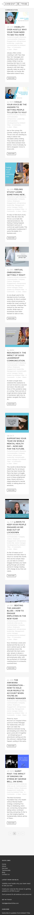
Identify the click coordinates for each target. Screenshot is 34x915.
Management (19, 205)
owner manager (12, 207)
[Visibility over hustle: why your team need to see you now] (17, 18)
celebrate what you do (14, 623)
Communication (12, 39)
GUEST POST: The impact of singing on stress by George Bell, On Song (16, 776)
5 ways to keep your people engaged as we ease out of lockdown (16, 527)
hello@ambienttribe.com (10, 903)
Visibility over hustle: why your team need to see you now (16, 884)
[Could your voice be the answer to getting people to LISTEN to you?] (17, 93)
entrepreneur (21, 41)
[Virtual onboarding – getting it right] (17, 257)
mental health (21, 371)
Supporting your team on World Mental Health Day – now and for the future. (16, 443)
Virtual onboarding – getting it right (16, 272)
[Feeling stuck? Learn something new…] (17, 174)
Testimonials (6, 870)
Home (4, 864)
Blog (3, 872)
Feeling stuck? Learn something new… (16, 192)
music (9, 792)
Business (23, 37)
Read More (11, 78)
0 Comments (16, 47)
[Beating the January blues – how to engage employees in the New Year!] (17, 593)
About (4, 866)
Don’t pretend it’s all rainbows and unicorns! (16, 894)
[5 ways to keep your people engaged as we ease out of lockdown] (17, 509)
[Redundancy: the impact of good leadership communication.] (17, 337)
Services (5, 868)
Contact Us (6, 874)
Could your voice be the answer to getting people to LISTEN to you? (17, 107)
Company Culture (13, 788)
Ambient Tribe (19, 209)
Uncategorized (12, 123)
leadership (10, 43)
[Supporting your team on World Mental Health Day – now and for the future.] (17, 423)
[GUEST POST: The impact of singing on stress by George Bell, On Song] (17, 761)
